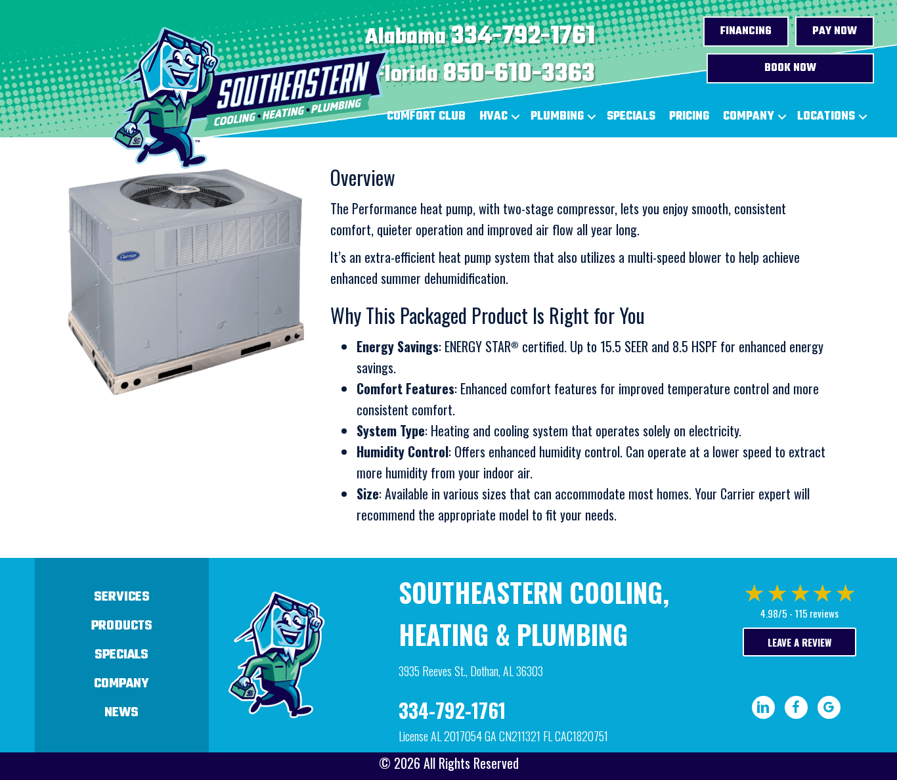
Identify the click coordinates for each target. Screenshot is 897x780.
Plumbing (557, 116)
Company (748, 116)
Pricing (689, 116)
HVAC (493, 116)
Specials (631, 116)
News (121, 712)
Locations (826, 116)
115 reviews (817, 613)
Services (122, 597)
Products (121, 626)
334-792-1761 (523, 37)
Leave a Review (799, 642)
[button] (515, 117)
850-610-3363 (519, 74)
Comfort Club (426, 116)
